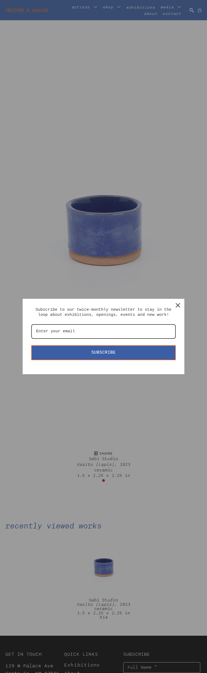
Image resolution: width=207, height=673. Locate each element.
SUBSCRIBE (103, 352)
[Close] (177, 305)
